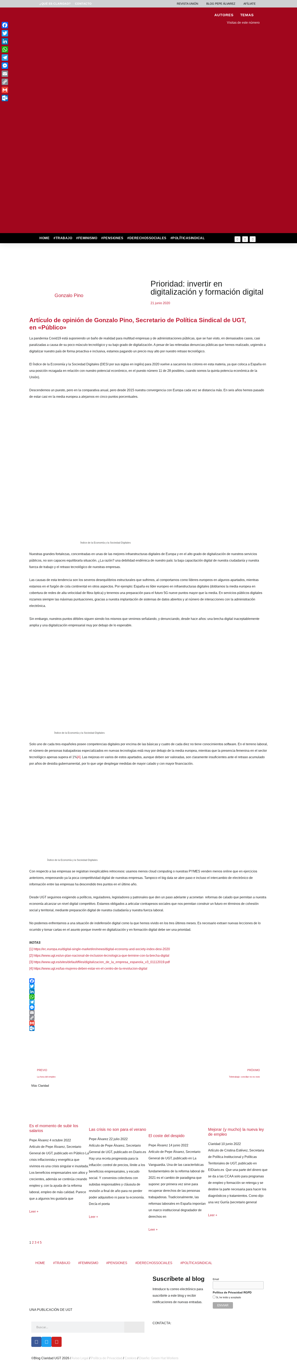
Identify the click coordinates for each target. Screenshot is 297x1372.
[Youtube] (253, 239)
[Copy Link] (148, 1017)
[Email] (148, 1012)
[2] (31, 955)
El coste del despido (166, 1135)
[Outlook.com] (148, 1028)
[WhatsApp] (148, 996)
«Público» (52, 327)
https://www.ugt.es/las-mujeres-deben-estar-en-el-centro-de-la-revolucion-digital (90, 968)
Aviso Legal (80, 1358)
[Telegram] (148, 1002)
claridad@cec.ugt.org (187, 1323)
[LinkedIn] (148, 991)
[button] (215, 238)
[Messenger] (148, 1007)
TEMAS (247, 15)
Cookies (131, 1358)
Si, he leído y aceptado (228, 1297)
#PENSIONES (112, 238)
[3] (31, 962)
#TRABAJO (63, 238)
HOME (44, 238)
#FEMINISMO (86, 238)
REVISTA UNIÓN (187, 3)
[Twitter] (245, 239)
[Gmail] (148, 1023)
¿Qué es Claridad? (55, 3)
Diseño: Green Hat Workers (158, 1358)
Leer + (33, 1211)
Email (216, 1279)
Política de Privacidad (106, 1358)
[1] (31, 949)
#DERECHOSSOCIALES (146, 238)
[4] (78, 757)
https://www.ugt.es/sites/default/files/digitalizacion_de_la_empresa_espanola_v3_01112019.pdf (102, 962)
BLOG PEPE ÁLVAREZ (220, 3)
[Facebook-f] (237, 239)
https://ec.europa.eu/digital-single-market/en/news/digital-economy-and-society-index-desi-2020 (102, 949)
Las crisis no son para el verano (117, 1129)
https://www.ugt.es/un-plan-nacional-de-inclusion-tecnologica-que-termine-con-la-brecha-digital (101, 955)
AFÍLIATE (249, 3)
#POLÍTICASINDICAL (188, 238)
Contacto (83, 3)
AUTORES (223, 15)
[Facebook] (148, 981)
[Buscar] (134, 1327)
